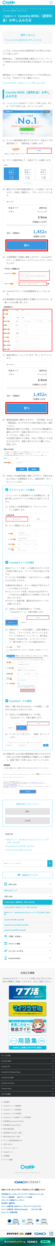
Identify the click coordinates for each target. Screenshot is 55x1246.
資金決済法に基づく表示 (11, 1136)
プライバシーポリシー (11, 1148)
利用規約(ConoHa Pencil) (12, 1125)
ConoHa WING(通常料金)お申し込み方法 (24, 40)
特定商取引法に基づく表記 (12, 1133)
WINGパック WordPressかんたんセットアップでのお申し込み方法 (28, 841)
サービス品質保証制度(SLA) (12, 1140)
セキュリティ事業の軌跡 (9, 1212)
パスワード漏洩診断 (8, 1197)
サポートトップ (7, 9)
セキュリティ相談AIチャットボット (13, 1200)
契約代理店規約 (8, 1129)
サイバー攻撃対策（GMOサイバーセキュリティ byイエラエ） (21, 1206)
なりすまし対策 (36, 1209)
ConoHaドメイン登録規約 (12, 1106)
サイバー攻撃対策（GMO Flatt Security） (15, 1209)
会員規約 (6, 1102)
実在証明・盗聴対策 (8, 1203)
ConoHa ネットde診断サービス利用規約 (17, 1117)
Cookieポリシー (8, 1152)
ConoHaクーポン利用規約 (12, 1113)
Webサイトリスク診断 (24, 1197)
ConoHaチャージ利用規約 (12, 1110)
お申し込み (35, 9)
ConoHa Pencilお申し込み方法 (19, 850)
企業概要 (6, 1156)
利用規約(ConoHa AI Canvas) (13, 1121)
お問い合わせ (8, 1144)
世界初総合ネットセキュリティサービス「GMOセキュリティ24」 (23, 1194)
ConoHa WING (12, 103)
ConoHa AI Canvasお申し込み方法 (20, 846)
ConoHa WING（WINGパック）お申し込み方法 (24, 82)
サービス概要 (8, 1160)
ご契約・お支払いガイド (22, 9)
